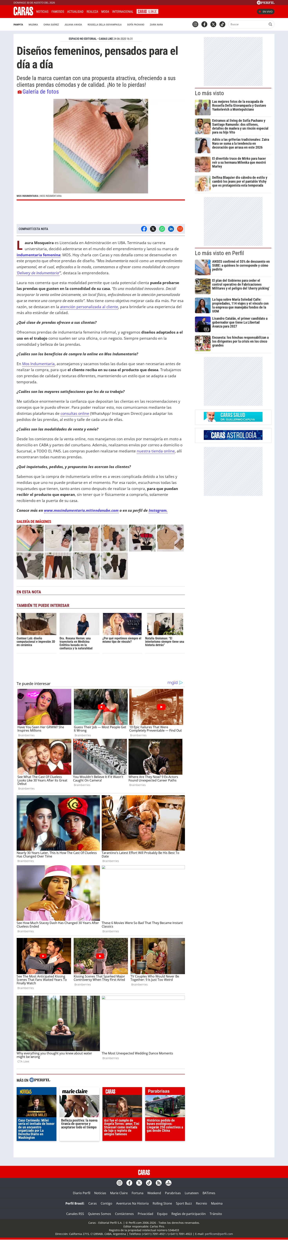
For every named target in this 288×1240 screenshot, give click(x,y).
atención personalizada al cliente (89, 306)
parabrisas (165, 1092)
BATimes (209, 1193)
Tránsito (216, 1214)
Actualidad (75, 12)
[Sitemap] (168, 1183)
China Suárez (51, 24)
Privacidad (145, 1214)
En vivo (268, 11)
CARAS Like (147, 11)
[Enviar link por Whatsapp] (162, 229)
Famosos (58, 12)
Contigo (106, 1203)
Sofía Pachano (135, 24)
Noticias (42, 12)
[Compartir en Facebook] (144, 229)
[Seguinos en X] (213, 24)
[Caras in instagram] (195, 24)
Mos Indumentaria (38, 363)
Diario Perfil (81, 1193)
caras (122, 1092)
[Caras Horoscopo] (233, 439)
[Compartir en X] (153, 229)
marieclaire (79, 1092)
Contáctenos (124, 1214)
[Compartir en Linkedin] (171, 229)
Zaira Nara (156, 24)
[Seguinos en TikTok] (222, 24)
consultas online (75, 413)
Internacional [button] (122, 12)
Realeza (92, 12)
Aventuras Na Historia (132, 1203)
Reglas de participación (188, 1214)
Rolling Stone (162, 1203)
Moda (105, 12)
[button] (101, 149)
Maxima (217, 1203)
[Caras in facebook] (204, 24)
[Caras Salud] (233, 420)
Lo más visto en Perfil (219, 253)
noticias (36, 1092)
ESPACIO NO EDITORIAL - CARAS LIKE (91, 39)
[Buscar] (270, 24)
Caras (92, 1203)
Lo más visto (209, 93)
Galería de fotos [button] (41, 91)
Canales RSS (75, 1214)
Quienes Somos (99, 1214)
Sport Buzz (184, 1203)
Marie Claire (119, 1193)
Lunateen (192, 1193)
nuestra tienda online (156, 451)
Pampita (18, 24)
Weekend (154, 1193)
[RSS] (159, 1183)
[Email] (180, 229)
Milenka (33, 24)
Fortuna (137, 1193)
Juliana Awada (73, 24)
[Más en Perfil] (39, 1080)
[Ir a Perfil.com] (265, 3)
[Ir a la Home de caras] (23, 14)
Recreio (201, 1203)
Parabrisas (173, 1193)
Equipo (162, 1214)
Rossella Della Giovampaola (105, 24)
